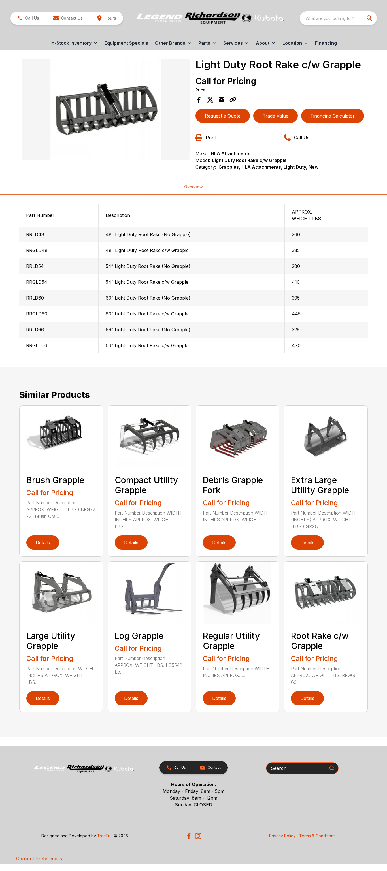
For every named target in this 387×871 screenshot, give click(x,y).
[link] (106, 18)
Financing (326, 43)
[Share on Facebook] (198, 99)
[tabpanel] (106, 110)
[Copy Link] (232, 99)
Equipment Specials (126, 43)
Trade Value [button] (275, 116)
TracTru (104, 835)
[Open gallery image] (106, 109)
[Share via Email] (221, 99)
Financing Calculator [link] (333, 116)
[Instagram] (198, 836)
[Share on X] (210, 99)
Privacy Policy (282, 835)
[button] (28, 18)
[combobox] (338, 18)
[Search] (332, 768)
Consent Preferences (39, 858)
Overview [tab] (193, 186)
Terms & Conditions (317, 835)
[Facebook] (188, 836)
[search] (370, 18)
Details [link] (43, 542)
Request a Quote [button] (223, 116)
